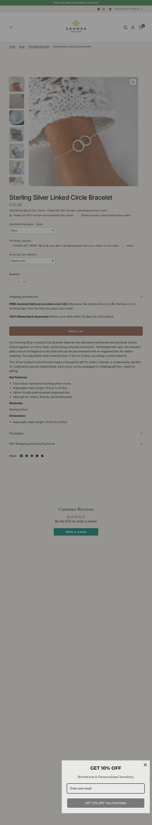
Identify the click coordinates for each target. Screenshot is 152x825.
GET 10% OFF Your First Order (105, 803)
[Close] (145, 764)
